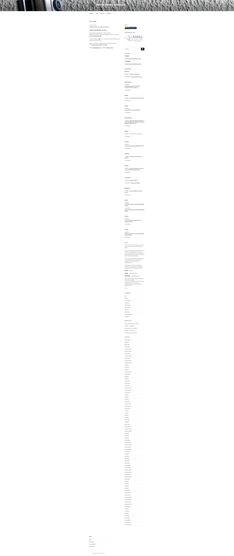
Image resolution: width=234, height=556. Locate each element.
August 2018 (127, 358)
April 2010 (127, 422)
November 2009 (128, 431)
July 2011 (126, 410)
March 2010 (127, 424)
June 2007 (127, 483)
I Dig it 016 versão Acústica (99, 27)
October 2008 (127, 447)
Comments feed (92, 544)
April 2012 (127, 399)
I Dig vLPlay (127, 311)
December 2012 (128, 387)
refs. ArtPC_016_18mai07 (96, 36)
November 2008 (128, 444)
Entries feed (91, 541)
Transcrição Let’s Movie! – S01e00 (131, 323)
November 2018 (128, 351)
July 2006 (127, 508)
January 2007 (127, 495)
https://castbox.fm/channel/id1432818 (132, 109)
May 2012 (127, 397)
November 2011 (128, 406)
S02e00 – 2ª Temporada (129, 330)
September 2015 (128, 362)
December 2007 (128, 470)
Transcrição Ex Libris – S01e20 (131, 332)
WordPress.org (92, 546)
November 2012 (128, 390)
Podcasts (91, 13)
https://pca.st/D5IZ (133, 180)
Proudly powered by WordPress (98, 553)
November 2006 (128, 499)
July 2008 (127, 454)
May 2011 (127, 415)
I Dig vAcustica (127, 305)
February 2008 (128, 465)
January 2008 (127, 467)
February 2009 (128, 442)
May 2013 (127, 376)
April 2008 (127, 460)
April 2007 (127, 488)
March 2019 (127, 344)
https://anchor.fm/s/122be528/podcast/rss (133, 63)
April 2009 (127, 438)
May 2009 (127, 435)
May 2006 (127, 513)
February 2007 (128, 492)
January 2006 (127, 522)
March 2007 (127, 490)
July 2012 (126, 394)
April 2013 (127, 378)
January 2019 (127, 346)
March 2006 (127, 517)
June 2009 (127, 433)
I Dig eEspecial (127, 300)
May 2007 (127, 485)
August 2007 (127, 479)
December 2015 (128, 360)
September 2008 (128, 449)
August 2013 (127, 374)
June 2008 (127, 456)
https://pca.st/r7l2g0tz (135, 182)
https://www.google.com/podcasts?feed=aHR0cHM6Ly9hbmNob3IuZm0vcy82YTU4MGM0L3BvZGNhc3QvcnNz (134, 122)
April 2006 (127, 515)
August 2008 (127, 451)
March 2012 (127, 401)
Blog (97, 13)
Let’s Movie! (127, 316)
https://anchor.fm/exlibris (134, 74)
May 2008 (127, 458)
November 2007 (128, 472)
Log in (90, 539)
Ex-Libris (126, 298)
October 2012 (127, 392)
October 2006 (127, 501)
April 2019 (127, 342)
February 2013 (127, 383)
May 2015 (127, 369)
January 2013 (127, 385)
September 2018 (128, 355)
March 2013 (127, 381)
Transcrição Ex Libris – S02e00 (131, 328)
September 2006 (128, 504)
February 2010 (127, 426)
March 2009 (127, 440)
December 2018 (128, 349)
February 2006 (128, 520)
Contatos (108, 13)
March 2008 (127, 463)
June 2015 (127, 367)
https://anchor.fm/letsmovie (136, 76)
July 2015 (126, 365)
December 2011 (128, 403)
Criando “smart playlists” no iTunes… (99, 44)
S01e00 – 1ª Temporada (129, 325)
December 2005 (128, 524)
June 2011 (127, 412)
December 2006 (128, 497)
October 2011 (127, 408)
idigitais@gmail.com (97, 47)
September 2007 (128, 476)
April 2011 (127, 417)
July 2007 (127, 481)
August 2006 (127, 506)
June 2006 (127, 511)
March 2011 (127, 419)
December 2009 (128, 428)
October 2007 (127, 474)
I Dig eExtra (127, 302)
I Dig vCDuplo (127, 307)
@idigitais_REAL (109, 47)
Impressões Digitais (110, 4)
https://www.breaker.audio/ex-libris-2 (137, 97)
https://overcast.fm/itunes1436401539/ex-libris (134, 145)
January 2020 (127, 340)
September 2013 (128, 371)
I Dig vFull (126, 309)
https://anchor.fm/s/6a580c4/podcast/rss (133, 58)
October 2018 (127, 353)
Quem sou (102, 13)
